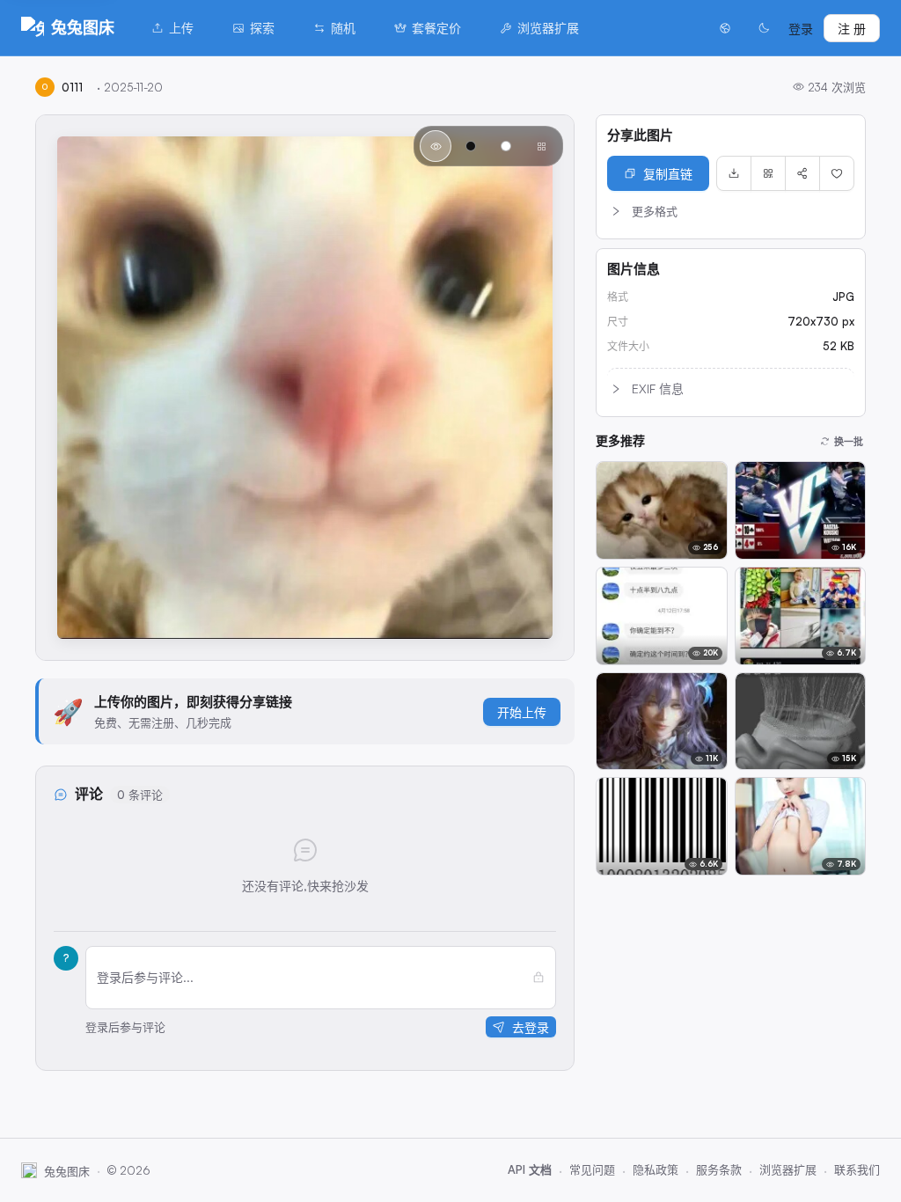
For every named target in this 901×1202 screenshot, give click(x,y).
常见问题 (592, 1169)
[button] (730, 211)
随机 (343, 27)
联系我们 (857, 1169)
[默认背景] (435, 146)
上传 (181, 27)
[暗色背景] (471, 146)
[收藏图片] (836, 173)
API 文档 (530, 1169)
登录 (800, 28)
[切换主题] (764, 28)
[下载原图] (733, 173)
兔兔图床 (82, 27)
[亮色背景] (506, 146)
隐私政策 (655, 1169)
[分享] (802, 173)
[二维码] (768, 173)
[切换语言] (725, 28)
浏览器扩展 (548, 27)
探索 (262, 27)
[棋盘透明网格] (541, 146)
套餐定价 (436, 27)
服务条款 (719, 1169)
